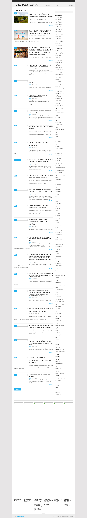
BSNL (57, 134)
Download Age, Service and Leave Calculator (40, 111)
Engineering (58, 184)
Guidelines (58, 213)
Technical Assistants (59, 363)
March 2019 (58, 57)
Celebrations (58, 143)
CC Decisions (58, 141)
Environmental (59, 187)
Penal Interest (58, 306)
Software (57, 352)
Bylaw (57, 139)
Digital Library (48, 4)
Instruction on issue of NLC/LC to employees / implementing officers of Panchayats (40, 144)
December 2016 (59, 88)
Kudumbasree (58, 256)
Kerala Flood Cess (59, 244)
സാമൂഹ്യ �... (51, 1)
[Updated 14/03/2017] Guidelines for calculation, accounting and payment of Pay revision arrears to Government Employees (40, 33)
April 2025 (58, 19)
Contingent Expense (59, 156)
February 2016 (58, 105)
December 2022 (59, 34)
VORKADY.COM (61, 4)
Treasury (57, 375)
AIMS (57, 119)
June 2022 (58, 38)
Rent (57, 328)
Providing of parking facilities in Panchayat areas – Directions (40, 66)
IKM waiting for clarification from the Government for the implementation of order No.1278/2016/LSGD (41, 311)
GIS (57, 205)
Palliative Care (58, 296)
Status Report (58, 358)
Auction (57, 125)
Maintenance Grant (59, 272)
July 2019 (58, 55)
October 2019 (58, 52)
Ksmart (57, 254)
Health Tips (58, 218)
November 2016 (59, 89)
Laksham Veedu (59, 260)
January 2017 (58, 86)
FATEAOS (58, 198)
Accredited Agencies (59, 112)
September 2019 (59, 53)
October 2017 (58, 72)
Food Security (58, 199)
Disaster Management (60, 170)
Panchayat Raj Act (59, 299)
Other (57, 294)
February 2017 (58, 84)
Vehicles (57, 385)
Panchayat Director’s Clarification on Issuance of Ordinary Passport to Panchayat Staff (41, 275)
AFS (57, 115)
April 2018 (58, 65)
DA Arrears (58, 165)
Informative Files (59, 232)
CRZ (57, 162)
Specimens (58, 356)
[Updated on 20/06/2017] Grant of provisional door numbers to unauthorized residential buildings (41, 14)
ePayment (58, 189)
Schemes (57, 344)
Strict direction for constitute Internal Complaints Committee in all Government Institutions (40, 191)
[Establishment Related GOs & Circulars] (28, 450)
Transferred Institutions (60, 371)
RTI (57, 337)
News (57, 291)
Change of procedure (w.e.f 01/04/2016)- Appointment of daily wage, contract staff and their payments (39, 222)
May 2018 (58, 64)
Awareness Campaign (60, 129)
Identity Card (58, 225)
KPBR (57, 251)
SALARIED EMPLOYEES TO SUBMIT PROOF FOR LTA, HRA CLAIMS (39, 206)
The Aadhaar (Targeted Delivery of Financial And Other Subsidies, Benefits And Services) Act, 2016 (40, 161)
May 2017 (58, 79)
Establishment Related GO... (41, 1)
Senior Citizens (59, 347)
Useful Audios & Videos (60, 382)
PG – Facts (58, 308)
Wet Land (58, 392)
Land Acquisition (59, 261)
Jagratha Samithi (59, 239)
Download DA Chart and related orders (40, 375)
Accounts (57, 110)
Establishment (58, 191)
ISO (57, 237)
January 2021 (58, 43)
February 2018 (58, 69)
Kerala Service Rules (60, 248)
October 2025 (58, 17)
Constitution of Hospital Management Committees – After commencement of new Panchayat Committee (40, 360)
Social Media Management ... (62, 1)
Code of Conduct (59, 150)
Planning (57, 309)
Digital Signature (59, 168)
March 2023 (58, 33)
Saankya (57, 339)
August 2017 (58, 74)
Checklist (57, 146)
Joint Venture (58, 241)
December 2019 (59, 48)
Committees (58, 151)
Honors (57, 222)
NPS (57, 292)
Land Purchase (58, 263)
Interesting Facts (59, 234)
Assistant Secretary (59, 124)
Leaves (57, 266)
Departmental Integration (60, 167)
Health (57, 217)
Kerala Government (59, 246)
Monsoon (57, 284)
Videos (57, 389)
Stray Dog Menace (59, 359)
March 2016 (58, 103)
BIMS (57, 132)
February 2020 (58, 46)
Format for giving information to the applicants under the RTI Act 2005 (40, 239)
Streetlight (58, 361)
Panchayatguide (26, 4)
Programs (58, 318)
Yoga (57, 395)
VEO (57, 387)
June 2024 (58, 26)
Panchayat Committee (60, 297)
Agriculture (58, 117)
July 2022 (58, 36)
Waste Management (59, 390)
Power (57, 311)
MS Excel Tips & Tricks (60, 285)
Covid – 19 (58, 160)
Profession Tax (59, 316)
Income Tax (58, 229)
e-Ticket (57, 177)
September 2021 (59, 41)
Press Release (58, 313)
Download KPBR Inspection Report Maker (40, 81)
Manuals (57, 273)
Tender (57, 366)
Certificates (58, 144)
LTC (57, 270)
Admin (30, 17)
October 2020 (58, 45)
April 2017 (58, 81)
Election (57, 182)
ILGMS (57, 227)
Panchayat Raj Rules (59, 301)
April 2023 (58, 31)
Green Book (58, 208)
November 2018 (59, 58)
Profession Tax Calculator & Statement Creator (38, 96)
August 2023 (58, 29)
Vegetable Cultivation (60, 383)
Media (70, 4)
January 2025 (58, 21)
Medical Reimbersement (60, 275)
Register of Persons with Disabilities (62, 327)
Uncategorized (58, 380)
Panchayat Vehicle (59, 303)
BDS (57, 131)
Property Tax (58, 320)
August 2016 (58, 95)
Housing (57, 223)
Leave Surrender (59, 265)
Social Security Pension (60, 351)
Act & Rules (58, 113)
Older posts (18, 389)
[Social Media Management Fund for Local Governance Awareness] (48, 450)
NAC (57, 287)
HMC (57, 220)
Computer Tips (59, 155)
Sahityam (58, 340)
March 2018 (58, 67)
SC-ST (57, 342)
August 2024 (58, 24)
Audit (57, 127)
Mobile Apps (58, 280)
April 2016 (58, 101)
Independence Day (59, 230)
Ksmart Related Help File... (27, 1)
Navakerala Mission (59, 289)
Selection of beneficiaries (60, 346)
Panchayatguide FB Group (61, 304)
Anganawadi (58, 122)
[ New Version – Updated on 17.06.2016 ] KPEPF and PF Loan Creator (41, 176)
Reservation (58, 332)
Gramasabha (58, 206)
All (56, 120)
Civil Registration (59, 148)
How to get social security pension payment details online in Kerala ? (41, 326)
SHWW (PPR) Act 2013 (60, 349)
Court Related (58, 158)
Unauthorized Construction (61, 378)
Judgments (58, 242)
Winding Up (58, 394)
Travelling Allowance (60, 373)
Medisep (57, 277)
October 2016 (58, 91)
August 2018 (58, 62)
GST (57, 210)
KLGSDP (58, 249)
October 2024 (58, 22)
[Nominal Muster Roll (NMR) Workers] (58, 450)
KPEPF (57, 253)
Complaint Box (59, 153)
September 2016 (59, 93)
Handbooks (58, 215)
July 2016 (58, 96)
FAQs (57, 196)
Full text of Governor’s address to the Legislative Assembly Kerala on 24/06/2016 (41, 126)
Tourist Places (58, 368)
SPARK (57, 354)
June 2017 (58, 77)
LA (56, 258)
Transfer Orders (59, 370)
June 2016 (58, 98)
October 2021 (58, 40)
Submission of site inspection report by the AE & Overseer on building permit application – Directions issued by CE (39, 293)
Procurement (58, 315)
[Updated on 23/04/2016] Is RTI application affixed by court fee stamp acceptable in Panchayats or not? (40, 342)
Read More (51, 25)
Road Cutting (58, 334)
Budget (57, 136)
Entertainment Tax (59, 186)
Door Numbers (59, 172)
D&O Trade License (59, 163)
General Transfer (59, 203)
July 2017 (58, 76)
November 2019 (59, 50)
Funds (57, 201)
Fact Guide (58, 194)
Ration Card (58, 323)
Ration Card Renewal (60, 325)
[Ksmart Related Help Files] (18, 450)
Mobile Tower (58, 282)
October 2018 (58, 60)
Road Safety (58, 335)
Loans (57, 268)
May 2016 (58, 100)
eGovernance (58, 179)
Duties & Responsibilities (60, 175)
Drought (57, 174)
